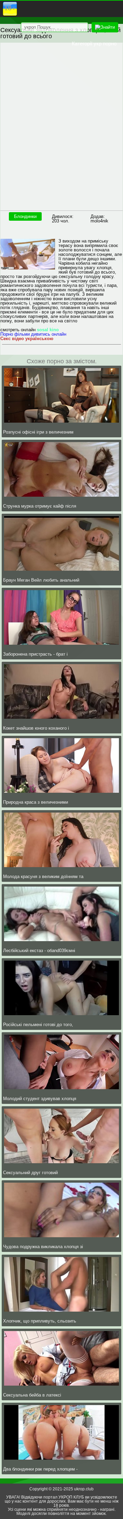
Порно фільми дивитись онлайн (33, 334)
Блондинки (25, 216)
